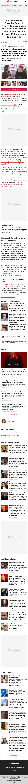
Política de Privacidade (9, 767)
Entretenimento (15, 435)
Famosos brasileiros (10, 433)
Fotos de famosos (21, 433)
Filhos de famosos (5, 435)
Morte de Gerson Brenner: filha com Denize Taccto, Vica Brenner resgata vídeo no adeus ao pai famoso (18, 626)
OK (14, 782)
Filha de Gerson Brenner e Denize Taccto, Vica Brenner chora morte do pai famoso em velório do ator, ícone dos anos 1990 (18, 592)
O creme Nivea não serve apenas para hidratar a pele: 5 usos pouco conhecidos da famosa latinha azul (17, 692)
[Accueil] (12, 1)
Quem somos (20, 767)
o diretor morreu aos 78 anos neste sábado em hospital (14, 162)
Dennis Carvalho (20, 17)
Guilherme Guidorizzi (12, 336)
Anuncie (14, 770)
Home (2, 17)
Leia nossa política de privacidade (14, 780)
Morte (2, 433)
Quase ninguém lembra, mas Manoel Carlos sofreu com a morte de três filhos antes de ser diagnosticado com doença (17, 327)
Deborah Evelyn (11, 421)
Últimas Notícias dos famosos (10, 17)
